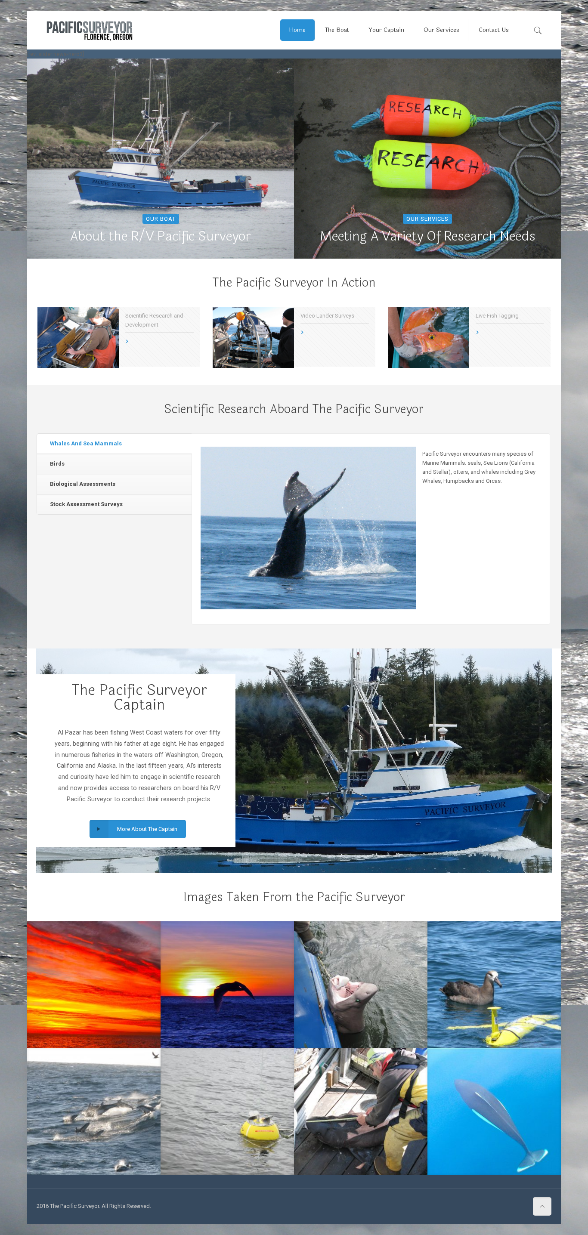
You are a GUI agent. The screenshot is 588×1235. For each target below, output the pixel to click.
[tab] (114, 444)
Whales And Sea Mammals (86, 443)
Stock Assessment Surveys (86, 504)
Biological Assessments (82, 484)
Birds (57, 463)
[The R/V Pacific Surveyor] (89, 30)
